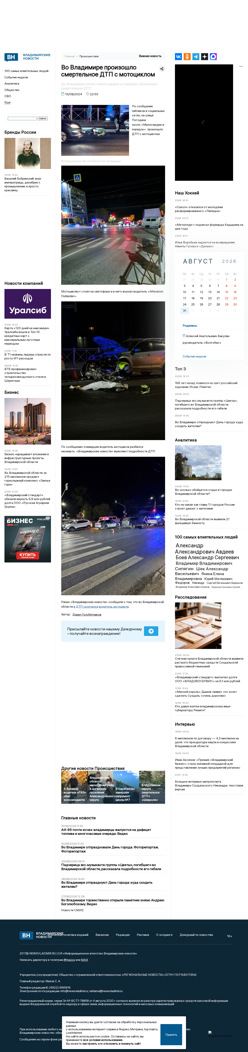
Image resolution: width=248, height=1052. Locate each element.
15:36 (15, 450)
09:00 (186, 655)
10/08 (178, 515)
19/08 (178, 731)
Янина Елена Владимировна (199, 576)
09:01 (186, 394)
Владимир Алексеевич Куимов (193, 586)
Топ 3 (180, 368)
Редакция (123, 935)
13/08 (178, 500)
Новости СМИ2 (72, 910)
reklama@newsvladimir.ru (106, 991)
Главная (70, 56)
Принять (171, 1034)
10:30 (185, 500)
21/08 (178, 673)
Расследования (191, 597)
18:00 (186, 376)
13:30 (15, 174)
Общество (11, 90)
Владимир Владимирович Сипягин (203, 565)
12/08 (178, 702)
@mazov (69, 960)
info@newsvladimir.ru (74, 991)
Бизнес (11, 392)
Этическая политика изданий (68, 935)
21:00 (15, 491)
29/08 (178, 394)
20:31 (185, 200)
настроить (90, 1043)
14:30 (186, 415)
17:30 (185, 673)
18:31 (185, 235)
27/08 (7, 491)
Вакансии (102, 935)
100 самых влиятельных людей (26, 71)
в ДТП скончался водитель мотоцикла (101, 606)
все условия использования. (103, 1040)
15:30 (186, 515)
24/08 (178, 486)
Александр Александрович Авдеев (204, 548)
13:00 (185, 688)
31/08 (7, 174)
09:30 (185, 753)
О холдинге (164, 935)
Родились (190, 325)
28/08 (7, 365)
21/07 (178, 774)
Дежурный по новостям (196, 935)
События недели (16, 77)
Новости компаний (23, 283)
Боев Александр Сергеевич (207, 557)
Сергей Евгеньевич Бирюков (225, 583)
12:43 (15, 324)
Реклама (143, 935)
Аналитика (11, 83)
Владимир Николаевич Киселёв (226, 587)
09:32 (186, 731)
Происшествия (89, 56)
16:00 (185, 702)
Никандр (198, 583)
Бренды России (20, 132)
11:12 (14, 350)
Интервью (185, 724)
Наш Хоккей (187, 193)
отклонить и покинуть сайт (122, 1043)
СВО (7, 96)
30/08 (178, 376)
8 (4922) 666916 (58, 987)
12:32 (15, 365)
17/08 (178, 688)
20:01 (185, 218)
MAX (84, 960)
